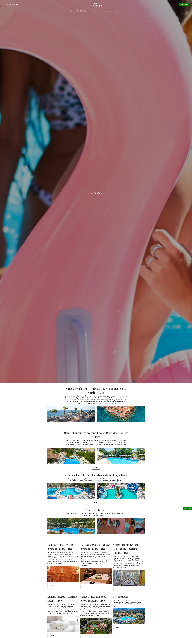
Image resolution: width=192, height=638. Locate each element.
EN (3, 4)
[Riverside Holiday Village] (97, 4)
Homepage (63, 11)
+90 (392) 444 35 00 (15, 4)
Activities (117, 11)
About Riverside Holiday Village (78, 11)
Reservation (184, 4)
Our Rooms (93, 11)
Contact (127, 11)
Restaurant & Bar (106, 11)
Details (96, 425)
